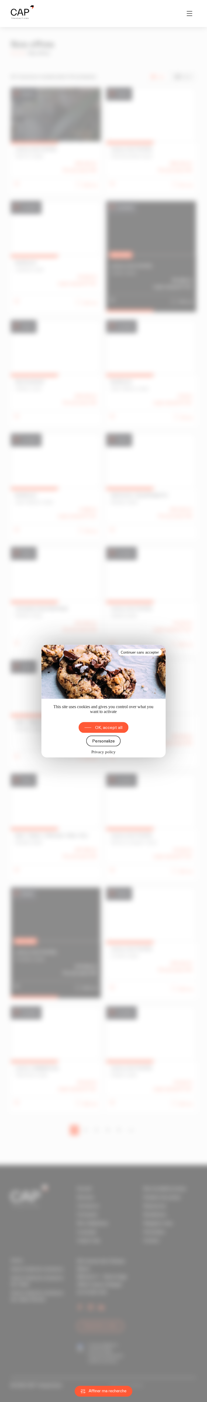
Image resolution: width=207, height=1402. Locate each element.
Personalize (103, 740)
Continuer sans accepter (140, 652)
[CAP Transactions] (22, 13)
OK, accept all (108, 727)
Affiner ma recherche (107, 1391)
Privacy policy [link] (103, 751)
